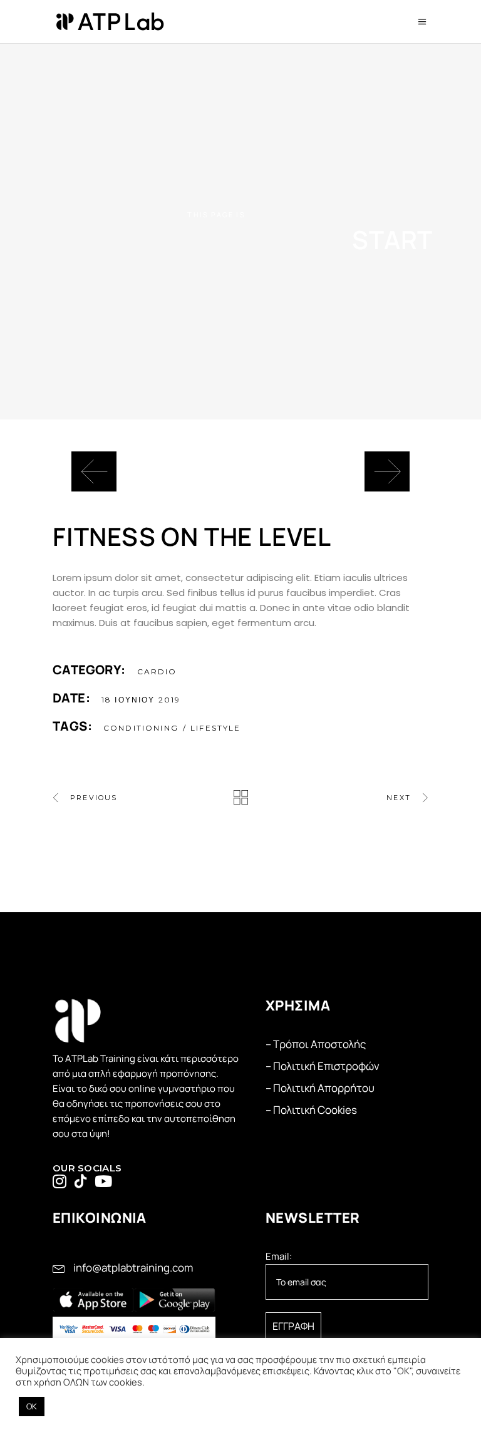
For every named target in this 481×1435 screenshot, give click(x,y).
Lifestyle (215, 728)
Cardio (157, 671)
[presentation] (93, 471)
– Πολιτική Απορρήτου (320, 1088)
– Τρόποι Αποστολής (316, 1044)
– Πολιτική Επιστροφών (323, 1066)
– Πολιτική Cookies (311, 1110)
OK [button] (31, 1406)
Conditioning (140, 728)
